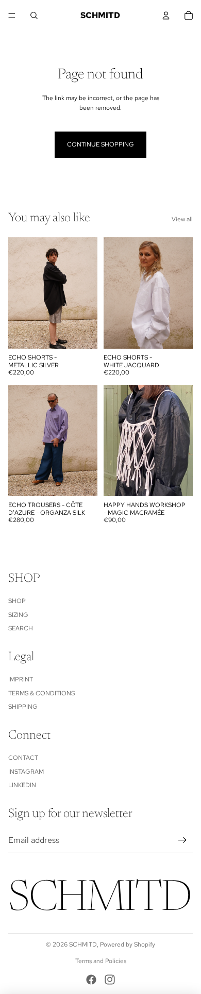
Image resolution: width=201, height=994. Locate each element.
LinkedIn (22, 785)
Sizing (18, 615)
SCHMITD (83, 944)
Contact (23, 758)
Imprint (20, 679)
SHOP (17, 601)
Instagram (26, 772)
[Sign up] (182, 840)
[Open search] (34, 15)
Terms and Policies (100, 961)
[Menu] (12, 15)
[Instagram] (110, 979)
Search (20, 628)
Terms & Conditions (41, 693)
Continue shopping (100, 144)
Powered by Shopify (127, 944)
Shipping (23, 707)
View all (182, 219)
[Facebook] (91, 979)
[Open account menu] (166, 15)
